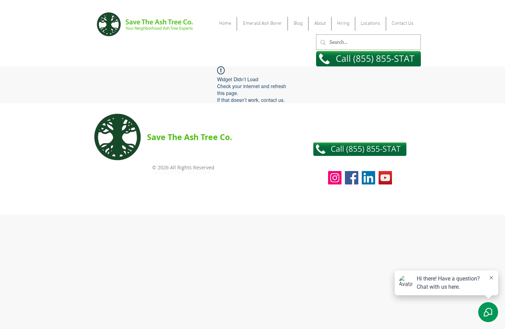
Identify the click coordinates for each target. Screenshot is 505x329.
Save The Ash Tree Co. (189, 136)
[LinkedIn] (368, 177)
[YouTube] (385, 177)
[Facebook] (351, 177)
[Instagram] (334, 177)
